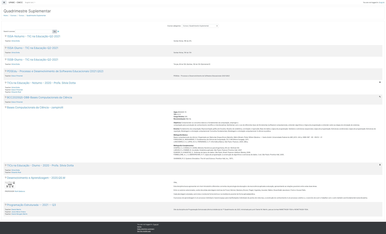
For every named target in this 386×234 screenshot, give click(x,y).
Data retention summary (145, 229)
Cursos (21, 15)
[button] (58, 31)
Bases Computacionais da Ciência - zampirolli (35, 107)
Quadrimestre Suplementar (36, 15)
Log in (382, 2)
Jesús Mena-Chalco (19, 212)
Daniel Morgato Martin (19, 214)
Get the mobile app (144, 231)
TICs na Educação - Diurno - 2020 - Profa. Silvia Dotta (40, 165)
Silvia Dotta (16, 41)
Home (6, 15)
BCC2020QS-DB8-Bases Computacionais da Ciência (39, 97)
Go (55, 31)
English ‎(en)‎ (29, 2)
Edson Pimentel (17, 76)
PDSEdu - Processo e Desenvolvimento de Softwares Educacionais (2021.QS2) (55, 71)
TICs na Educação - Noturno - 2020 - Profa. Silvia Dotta (41, 82)
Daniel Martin (16, 209)
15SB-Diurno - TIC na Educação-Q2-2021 (32, 59)
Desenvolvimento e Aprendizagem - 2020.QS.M (36, 177)
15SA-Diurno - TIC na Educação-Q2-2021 (32, 47)
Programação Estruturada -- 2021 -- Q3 (31, 204)
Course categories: (174, 26)
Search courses (9, 31)
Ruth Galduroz (20, 191)
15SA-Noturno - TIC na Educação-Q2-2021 (33, 36)
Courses (13, 15)
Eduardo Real (16, 92)
